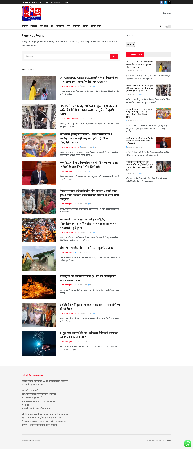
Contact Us (58, 2)
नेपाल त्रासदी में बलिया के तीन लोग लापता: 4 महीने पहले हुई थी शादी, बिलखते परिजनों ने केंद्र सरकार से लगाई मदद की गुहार (89, 195)
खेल (68, 26)
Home (66, 2)
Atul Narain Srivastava (70, 86)
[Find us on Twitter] (169, 2)
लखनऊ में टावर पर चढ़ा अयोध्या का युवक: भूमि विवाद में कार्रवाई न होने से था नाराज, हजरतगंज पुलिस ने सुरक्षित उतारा (88, 110)
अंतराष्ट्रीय (60, 26)
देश (52, 26)
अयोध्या (33, 26)
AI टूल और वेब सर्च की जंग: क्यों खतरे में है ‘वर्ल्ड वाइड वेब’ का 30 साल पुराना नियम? (89, 335)
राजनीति (76, 26)
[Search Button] (161, 26)
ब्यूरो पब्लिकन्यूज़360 (68, 171)
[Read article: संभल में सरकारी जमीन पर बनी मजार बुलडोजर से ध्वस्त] (39, 258)
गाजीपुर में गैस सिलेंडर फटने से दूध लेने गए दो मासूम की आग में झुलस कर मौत (88, 278)
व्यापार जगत (96, 26)
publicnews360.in (33, 440)
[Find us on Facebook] (161, 2)
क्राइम (85, 26)
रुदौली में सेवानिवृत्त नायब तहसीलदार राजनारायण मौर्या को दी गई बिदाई (90, 306)
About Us (49, 2)
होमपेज (25, 26)
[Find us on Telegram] (165, 2)
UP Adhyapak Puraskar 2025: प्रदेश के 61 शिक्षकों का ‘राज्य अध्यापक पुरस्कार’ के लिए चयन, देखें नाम (89, 79)
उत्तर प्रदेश (44, 26)
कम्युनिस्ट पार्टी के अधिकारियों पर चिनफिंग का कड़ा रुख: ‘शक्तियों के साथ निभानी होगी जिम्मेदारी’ (89, 164)
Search (129, 35)
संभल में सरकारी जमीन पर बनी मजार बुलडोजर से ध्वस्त (88, 248)
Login (168, 14)
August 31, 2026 (86, 86)
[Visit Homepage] (32, 13)
